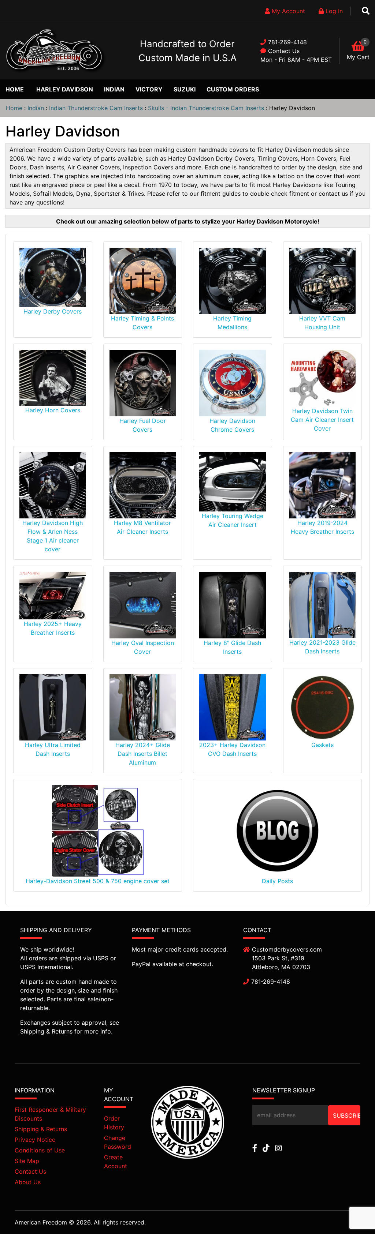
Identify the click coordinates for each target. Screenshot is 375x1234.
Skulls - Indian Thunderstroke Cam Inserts (206, 108)
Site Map (27, 1160)
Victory (149, 89)
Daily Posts (277, 881)
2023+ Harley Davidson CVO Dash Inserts (232, 749)
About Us (28, 1182)
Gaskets (322, 745)
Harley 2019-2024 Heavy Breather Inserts (322, 527)
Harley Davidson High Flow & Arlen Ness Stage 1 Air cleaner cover (52, 536)
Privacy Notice (35, 1139)
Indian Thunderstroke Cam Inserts (96, 108)
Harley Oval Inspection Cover (142, 647)
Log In (333, 11)
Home (14, 89)
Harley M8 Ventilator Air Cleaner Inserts (142, 527)
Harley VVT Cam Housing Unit (322, 323)
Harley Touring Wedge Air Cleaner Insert (232, 520)
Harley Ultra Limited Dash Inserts (53, 749)
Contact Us (284, 51)
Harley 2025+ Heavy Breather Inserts (53, 628)
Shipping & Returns (46, 1031)
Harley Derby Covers (52, 311)
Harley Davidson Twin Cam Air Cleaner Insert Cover (322, 419)
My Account (287, 11)
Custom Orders (233, 89)
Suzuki (185, 89)
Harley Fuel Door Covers (142, 425)
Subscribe (346, 1115)
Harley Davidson (64, 89)
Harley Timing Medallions (232, 323)
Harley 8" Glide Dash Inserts (232, 647)
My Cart (358, 57)
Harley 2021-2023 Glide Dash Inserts (322, 647)
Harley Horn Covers (52, 410)
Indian (114, 89)
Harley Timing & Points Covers (142, 323)
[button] (352, 1212)
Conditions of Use (40, 1150)
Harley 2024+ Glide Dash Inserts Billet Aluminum (142, 753)
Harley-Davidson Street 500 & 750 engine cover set (98, 881)
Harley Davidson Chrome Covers (232, 425)
